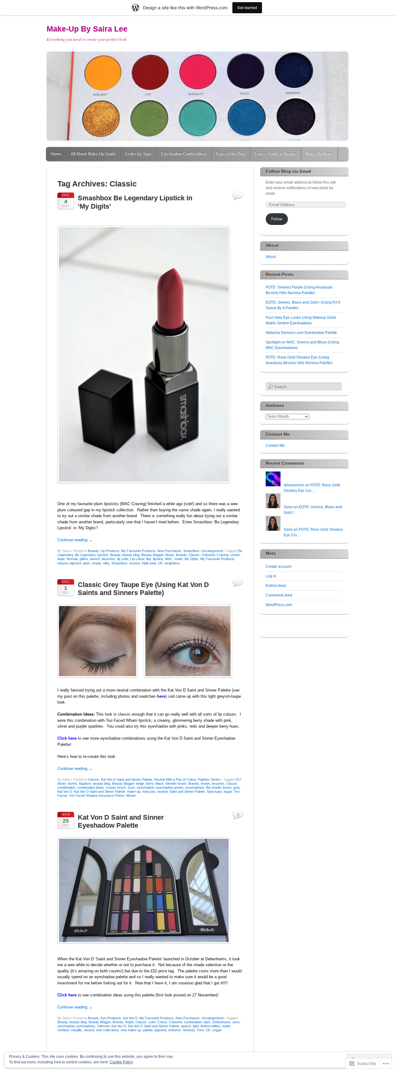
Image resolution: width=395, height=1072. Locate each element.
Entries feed (276, 586)
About (271, 257)
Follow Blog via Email (288, 171)
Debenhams (221, 1022)
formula (72, 559)
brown (205, 783)
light (196, 1026)
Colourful (208, 555)
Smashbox (191, 551)
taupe (228, 791)
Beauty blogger (152, 555)
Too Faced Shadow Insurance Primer (96, 795)
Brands (93, 551)
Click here (67, 738)
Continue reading (75, 540)
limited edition (210, 1026)
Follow (276, 219)
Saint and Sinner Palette (187, 791)
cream (235, 555)
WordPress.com (279, 605)
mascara (149, 791)
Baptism (85, 783)
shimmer (174, 1030)
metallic (76, 1030)
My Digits (191, 559)
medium (63, 1030)
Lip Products (110, 551)
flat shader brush (218, 787)
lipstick (158, 559)
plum (86, 563)
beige (140, 783)
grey (236, 787)
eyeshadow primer (169, 787)
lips (148, 559)
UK (160, 563)
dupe (61, 559)
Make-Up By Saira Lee (87, 28)
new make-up (131, 1030)
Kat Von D (64, 791)
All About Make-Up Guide (93, 154)
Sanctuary (214, 791)
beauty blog (130, 555)
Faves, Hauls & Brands (275, 154)
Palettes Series (209, 779)
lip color (122, 559)
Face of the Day (230, 154)
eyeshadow (145, 787)
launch (95, 559)
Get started (247, 7)
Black (160, 783)
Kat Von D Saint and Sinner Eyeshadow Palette (121, 821)
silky (106, 563)
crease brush (116, 787)
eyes (131, 787)
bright (129, 1022)
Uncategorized (212, 551)
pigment (75, 563)
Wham (131, 795)
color (152, 1022)
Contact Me (275, 445)
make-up (133, 791)
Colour (162, 1022)
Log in (271, 576)
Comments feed (279, 595)
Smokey (189, 1030)
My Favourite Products (138, 551)
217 (238, 779)
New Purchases (169, 551)
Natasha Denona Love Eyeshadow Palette (301, 332)
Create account (278, 566)
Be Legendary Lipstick (91, 555)
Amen (61, 783)
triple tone (149, 563)
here (161, 696)
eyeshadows (194, 787)
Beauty (115, 555)
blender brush (176, 783)
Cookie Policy (121, 1062)
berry (150, 783)
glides (84, 559)
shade (96, 563)
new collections (107, 1030)
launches (108, 559)
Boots (169, 555)
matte (178, 559)
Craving (222, 555)
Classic (194, 555)
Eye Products (111, 1018)
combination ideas (90, 787)
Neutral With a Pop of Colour (175, 779)
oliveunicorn (294, 485)
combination (66, 787)
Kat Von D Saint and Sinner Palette (126, 779)
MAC (169, 559)
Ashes (72, 783)
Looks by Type (138, 154)
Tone (200, 1030)
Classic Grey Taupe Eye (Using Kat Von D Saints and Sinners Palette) (143, 588)
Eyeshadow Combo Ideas (184, 154)
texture (134, 563)
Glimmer (103, 1026)
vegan (217, 1030)
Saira (288, 507)
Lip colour (137, 559)
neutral (162, 791)
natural (62, 563)
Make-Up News (319, 154)
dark (207, 1022)
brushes (218, 783)
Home (56, 154)
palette (148, 1030)
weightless (172, 563)
